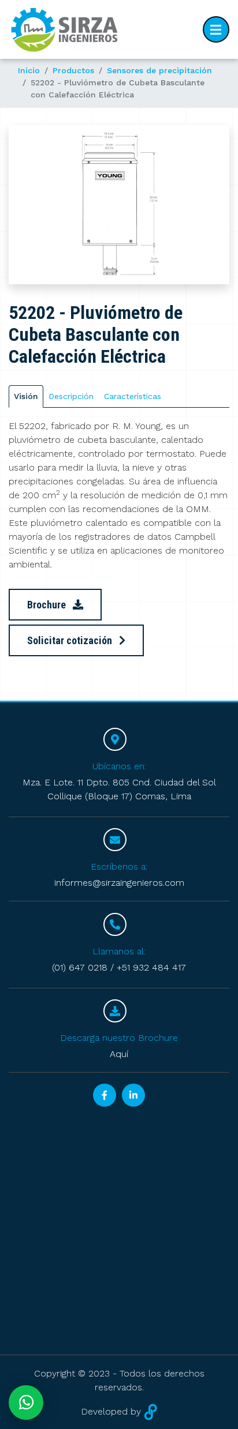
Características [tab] (132, 396)
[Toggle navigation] (216, 29)
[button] (25, 204)
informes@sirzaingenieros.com (119, 882)
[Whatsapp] (26, 1402)
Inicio (29, 70)
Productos (73, 70)
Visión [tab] (26, 396)
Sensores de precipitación (159, 70)
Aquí (119, 1053)
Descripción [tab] (71, 396)
